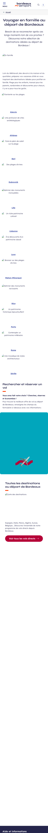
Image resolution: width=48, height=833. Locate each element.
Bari (13, 159)
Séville (13, 373)
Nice (13, 303)
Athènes (13, 135)
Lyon (13, 254)
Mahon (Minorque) (13, 278)
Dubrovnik (13, 182)
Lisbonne (13, 231)
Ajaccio (13, 112)
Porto (13, 327)
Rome (13, 350)
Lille (13, 208)
